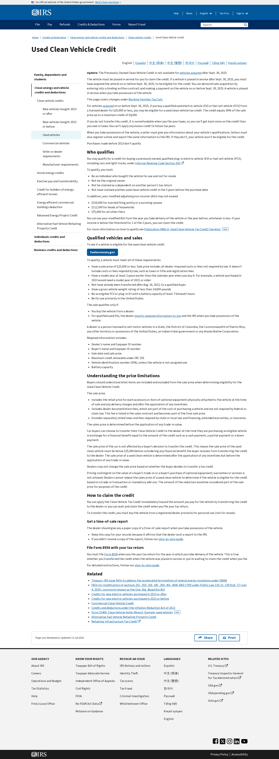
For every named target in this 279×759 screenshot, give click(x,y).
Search (245, 24)
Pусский (169, 696)
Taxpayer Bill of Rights (90, 666)
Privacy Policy (219, 754)
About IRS (37, 666)
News (189, 13)
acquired (108, 106)
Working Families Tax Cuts (145, 99)
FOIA (79, 696)
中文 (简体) (156, 63)
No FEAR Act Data (87, 704)
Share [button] (208, 638)
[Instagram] (229, 740)
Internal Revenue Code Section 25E (157, 163)
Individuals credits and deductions (49, 239)
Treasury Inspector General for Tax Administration (225, 675)
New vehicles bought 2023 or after (59, 111)
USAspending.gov (219, 693)
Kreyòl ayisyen (237, 63)
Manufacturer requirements (61, 164)
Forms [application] (116, 24)
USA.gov (213, 685)
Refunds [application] (65, 24)
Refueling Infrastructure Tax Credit (114, 621)
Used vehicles (51, 135)
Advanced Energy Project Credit (57, 215)
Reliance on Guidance (89, 711)
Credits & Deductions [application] (91, 24)
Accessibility (240, 754)
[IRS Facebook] (215, 740)
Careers (36, 673)
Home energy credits (50, 173)
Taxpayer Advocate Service (93, 673)
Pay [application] (49, 24)
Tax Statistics (40, 688)
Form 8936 (111, 554)
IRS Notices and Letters (135, 666)
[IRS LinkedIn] (237, 740)
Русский (203, 63)
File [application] (37, 24)
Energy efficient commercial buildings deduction (55, 204)
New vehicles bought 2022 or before (59, 124)
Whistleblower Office (133, 704)
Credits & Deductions (54, 37)
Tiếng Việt (218, 63)
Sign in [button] (241, 13)
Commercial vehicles (56, 143)
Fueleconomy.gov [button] (102, 252)
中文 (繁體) (174, 63)
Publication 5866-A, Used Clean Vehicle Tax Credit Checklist (185, 229)
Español (140, 63)
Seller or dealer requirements (52, 154)
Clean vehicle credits (139, 37)
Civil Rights (83, 688)
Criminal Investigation (134, 696)
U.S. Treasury (216, 666)
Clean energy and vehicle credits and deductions (97, 37)
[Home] (41, 11)
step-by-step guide (170, 539)
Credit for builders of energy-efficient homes (56, 192)
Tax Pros (224, 13)
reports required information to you (157, 316)
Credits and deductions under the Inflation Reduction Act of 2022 (133, 608)
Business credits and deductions (56, 250)
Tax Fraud (126, 688)
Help (176, 13)
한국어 (189, 63)
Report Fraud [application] (136, 24)
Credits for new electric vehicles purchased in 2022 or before (130, 599)
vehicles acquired (191, 73)
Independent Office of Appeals (95, 681)
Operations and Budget (46, 681)
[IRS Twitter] (222, 740)
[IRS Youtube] (244, 740)
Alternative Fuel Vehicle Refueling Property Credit (59, 226)
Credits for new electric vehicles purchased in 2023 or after (129, 594)
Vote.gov (213, 701)
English (204, 13)
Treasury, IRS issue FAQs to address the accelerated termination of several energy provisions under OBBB (159, 580)
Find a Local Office (43, 704)
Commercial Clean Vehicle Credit (112, 603)
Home (35, 37)
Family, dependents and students (50, 77)
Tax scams (126, 681)
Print (232, 638)
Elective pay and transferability (57, 181)
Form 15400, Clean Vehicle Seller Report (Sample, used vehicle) (135, 612)
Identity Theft (129, 673)
